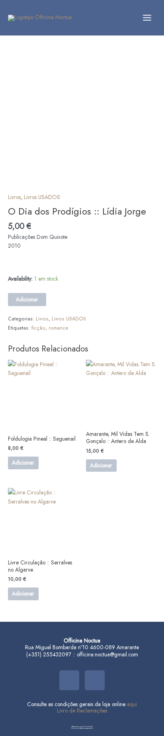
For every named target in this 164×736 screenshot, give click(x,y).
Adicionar (27, 299)
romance (58, 328)
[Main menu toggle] (147, 17)
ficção (38, 328)
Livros (14, 197)
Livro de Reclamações (82, 711)
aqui (132, 704)
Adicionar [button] (23, 463)
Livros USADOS (42, 197)
